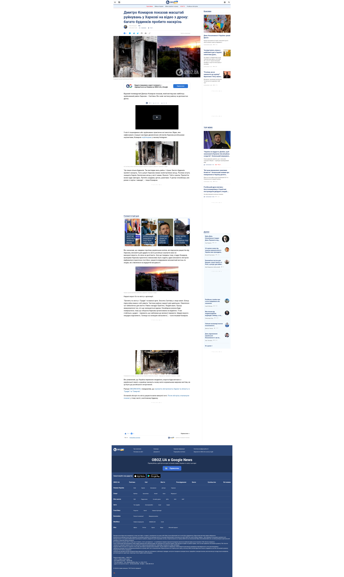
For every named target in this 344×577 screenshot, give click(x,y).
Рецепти (135, 510)
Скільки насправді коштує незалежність (214, 324)
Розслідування (181, 482)
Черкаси (173, 488)
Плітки (144, 527)
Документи (157, 451)
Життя (163, 482)
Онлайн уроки (157, 499)
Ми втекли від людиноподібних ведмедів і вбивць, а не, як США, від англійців (213, 313)
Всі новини (227, 482)
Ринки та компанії (138, 516)
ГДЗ (134, 499)
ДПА (167, 499)
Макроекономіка (153, 516)
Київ (134, 488)
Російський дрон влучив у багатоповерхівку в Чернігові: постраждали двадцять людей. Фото (215, 189)
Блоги (194, 482)
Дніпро (164, 488)
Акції (159, 505)
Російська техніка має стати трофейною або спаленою (212, 301)
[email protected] (134, 563)
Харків (143, 488)
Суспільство (212, 482)
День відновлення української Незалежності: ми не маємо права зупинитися (213, 336)
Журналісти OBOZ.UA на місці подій (203, 451)
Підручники (144, 499)
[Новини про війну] (171, 438)
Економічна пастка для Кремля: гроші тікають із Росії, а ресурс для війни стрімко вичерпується (213, 262)
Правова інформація (179, 449)
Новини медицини (138, 522)
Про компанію (137, 449)
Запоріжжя (153, 488)
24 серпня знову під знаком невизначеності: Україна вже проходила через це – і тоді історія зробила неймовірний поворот (213, 250)
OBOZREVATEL (135, 389)
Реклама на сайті (138, 451)
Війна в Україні (159, 6)
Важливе (207, 11)
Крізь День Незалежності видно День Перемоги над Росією (212, 238)
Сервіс (168, 505)
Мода (161, 527)
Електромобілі (149, 505)
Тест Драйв (136, 505)
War (139, 25)
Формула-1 (174, 493)
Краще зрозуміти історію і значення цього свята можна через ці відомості (216, 41)
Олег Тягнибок (208, 340)
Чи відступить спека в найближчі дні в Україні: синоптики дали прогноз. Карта (213, 52)
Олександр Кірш (209, 318)
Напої (145, 510)
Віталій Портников (210, 255)
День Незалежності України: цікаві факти (217, 37)
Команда (156, 449)
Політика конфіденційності (201, 449)
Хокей (155, 493)
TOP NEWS (208, 127)
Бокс (164, 493)
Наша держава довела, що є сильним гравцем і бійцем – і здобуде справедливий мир (216, 160)
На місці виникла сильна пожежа (213, 194)
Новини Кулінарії (156, 510)
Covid (162, 522)
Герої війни (149, 6)
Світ (146, 482)
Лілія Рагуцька (133, 25)
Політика (132, 482)
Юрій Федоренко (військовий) (212, 267)
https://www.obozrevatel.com (172, 535)
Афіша (135, 527)
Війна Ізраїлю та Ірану (171, 6)
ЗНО (175, 499)
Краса (153, 527)
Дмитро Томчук (209, 328)
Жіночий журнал (173, 527)
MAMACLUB (152, 522)
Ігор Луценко (208, 243)
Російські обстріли (192, 6)
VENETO (182, 6)
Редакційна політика (135, 437)
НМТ (183, 499)
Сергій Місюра (208, 306)
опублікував (146, 137)
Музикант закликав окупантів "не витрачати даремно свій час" (213, 81)
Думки (206, 232)
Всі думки (208, 346)
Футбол (135, 493)
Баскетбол (146, 493)
